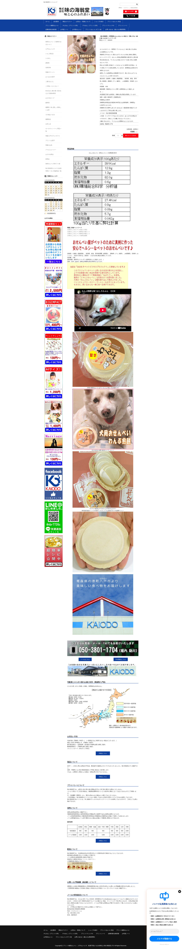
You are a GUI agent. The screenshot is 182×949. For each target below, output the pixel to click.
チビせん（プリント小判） (71, 25)
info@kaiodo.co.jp (76, 911)
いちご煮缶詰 (49, 53)
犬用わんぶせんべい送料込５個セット (78, 231)
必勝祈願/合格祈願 (51, 29)
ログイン (126, 7)
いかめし (48, 58)
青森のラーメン (50, 72)
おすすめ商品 (49, 154)
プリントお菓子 (50, 140)
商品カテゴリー (67, 21)
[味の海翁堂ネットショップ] (79, 14)
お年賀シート (64, 29)
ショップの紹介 (99, 21)
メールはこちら (85, 659)
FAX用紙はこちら (120, 659)
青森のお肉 (49, 145)
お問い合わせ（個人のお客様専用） (115, 29)
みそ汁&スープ (50, 98)
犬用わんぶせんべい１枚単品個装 (77, 235)
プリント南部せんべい (52, 25)
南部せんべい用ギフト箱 (53, 163)
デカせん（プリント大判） (90, 25)
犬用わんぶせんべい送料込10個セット (78, 233)
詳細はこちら (103, 753)
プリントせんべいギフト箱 (93, 29)
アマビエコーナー (51, 149)
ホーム (48, 21)
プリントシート (122, 25)
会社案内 (56, 21)
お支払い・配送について (83, 21)
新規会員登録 (134, 7)
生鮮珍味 (48, 67)
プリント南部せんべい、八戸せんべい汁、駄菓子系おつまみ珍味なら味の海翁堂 (87, 945)
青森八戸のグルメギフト (53, 136)
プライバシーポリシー (164, 944)
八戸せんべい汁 (50, 49)
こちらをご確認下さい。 (89, 859)
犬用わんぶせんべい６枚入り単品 (77, 229)
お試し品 (48, 124)
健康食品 (48, 119)
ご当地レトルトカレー (52, 86)
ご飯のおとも (49, 81)
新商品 (47, 159)
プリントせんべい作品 (114, 21)
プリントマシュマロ (108, 25)
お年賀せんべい (77, 29)
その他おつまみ (50, 114)
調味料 (47, 63)
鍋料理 (47, 102)
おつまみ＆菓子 (50, 77)
